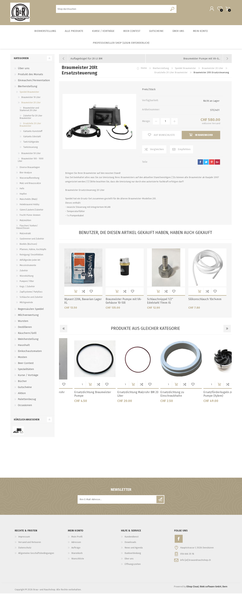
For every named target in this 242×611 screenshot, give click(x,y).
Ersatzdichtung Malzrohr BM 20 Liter (80, 394)
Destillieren (25, 327)
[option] (80, 371)
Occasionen (25, 405)
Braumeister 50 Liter (31, 153)
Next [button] (227, 328)
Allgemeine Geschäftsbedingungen (36, 553)
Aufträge (75, 547)
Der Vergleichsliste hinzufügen (83, 291)
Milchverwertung (28, 315)
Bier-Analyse (26, 172)
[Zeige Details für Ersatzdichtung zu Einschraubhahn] (123, 359)
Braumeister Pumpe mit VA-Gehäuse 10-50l (124, 301)
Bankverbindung (133, 553)
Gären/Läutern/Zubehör (31, 210)
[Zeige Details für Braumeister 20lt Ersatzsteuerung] (18, 430)
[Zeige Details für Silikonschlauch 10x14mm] (207, 267)
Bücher (22, 381)
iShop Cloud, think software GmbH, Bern (206, 586)
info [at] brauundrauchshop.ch (195, 559)
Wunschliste (91, 291)
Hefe (22, 188)
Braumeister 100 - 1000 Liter (30, 159)
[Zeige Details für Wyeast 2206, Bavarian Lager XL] (83, 267)
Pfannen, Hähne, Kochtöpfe (33, 249)
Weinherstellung (28, 339)
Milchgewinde (26, 302)
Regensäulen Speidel (31, 309)
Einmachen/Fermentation (34, 80)
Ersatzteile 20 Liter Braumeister (30, 124)
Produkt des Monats (30, 74)
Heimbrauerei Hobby (29, 204)
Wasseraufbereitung (29, 178)
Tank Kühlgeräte (31, 142)
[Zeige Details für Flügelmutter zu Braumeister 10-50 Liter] (209, 359)
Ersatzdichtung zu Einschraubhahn (115, 394)
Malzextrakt (25, 233)
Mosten (22, 357)
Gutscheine (25, 387)
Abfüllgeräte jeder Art (30, 260)
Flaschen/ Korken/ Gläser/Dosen (27, 226)
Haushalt (24, 345)
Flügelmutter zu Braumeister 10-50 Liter (207, 394)
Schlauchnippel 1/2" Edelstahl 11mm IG (160, 301)
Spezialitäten (26, 369)
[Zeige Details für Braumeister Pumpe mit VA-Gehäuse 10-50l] (125, 267)
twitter (206, 162)
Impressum (24, 536)
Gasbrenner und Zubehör (32, 239)
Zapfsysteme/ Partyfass (31, 292)
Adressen (76, 542)
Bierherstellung (27, 86)
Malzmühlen (25, 220)
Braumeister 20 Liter (31, 102)
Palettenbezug (27, 399)
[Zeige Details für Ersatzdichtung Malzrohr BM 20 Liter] (80, 359)
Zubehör (24, 270)
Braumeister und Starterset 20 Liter (29, 109)
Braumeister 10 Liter (30, 97)
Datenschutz (24, 547)
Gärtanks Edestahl (32, 136)
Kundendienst (132, 536)
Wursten (23, 321)
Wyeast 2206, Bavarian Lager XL (83, 301)
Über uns (23, 68)
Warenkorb (228, 9)
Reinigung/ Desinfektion (31, 254)
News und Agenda (134, 547)
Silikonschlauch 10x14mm (204, 299)
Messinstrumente (28, 265)
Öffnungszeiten (133, 564)
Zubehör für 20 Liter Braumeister (31, 116)
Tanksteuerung (30, 147)
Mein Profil (77, 536)
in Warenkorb (76, 291)
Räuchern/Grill (27, 333)
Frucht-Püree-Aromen (30, 215)
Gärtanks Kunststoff (32, 131)
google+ (217, 162)
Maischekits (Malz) (28, 199)
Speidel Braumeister (29, 92)
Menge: (146, 121)
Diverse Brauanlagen (30, 167)
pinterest (211, 162)
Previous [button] (63, 328)
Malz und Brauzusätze (30, 183)
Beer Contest (26, 363)
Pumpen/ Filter (27, 281)
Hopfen (23, 194)
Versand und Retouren (29, 542)
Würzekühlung (26, 276)
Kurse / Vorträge (28, 375)
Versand (216, 123)
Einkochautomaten (30, 351)
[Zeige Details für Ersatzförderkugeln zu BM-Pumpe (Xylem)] (166, 359)
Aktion (22, 393)
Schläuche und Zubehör (31, 297)
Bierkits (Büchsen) (28, 244)
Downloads (130, 542)
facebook (200, 162)
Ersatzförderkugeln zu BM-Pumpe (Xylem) (163, 394)
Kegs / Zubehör (27, 286)
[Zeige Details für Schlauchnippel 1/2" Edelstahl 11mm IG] (166, 267)
